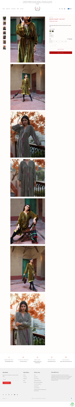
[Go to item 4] (4, 32)
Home (4, 8)
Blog (18, 8)
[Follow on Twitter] (6, 394)
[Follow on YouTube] (14, 394)
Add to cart (61, 49)
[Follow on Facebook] (3, 394)
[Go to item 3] (4, 28)
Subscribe (6, 382)
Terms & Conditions (37, 384)
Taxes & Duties (36, 387)
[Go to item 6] (4, 42)
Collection (13, 8)
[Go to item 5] (4, 37)
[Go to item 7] (4, 47)
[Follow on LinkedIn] (17, 394)
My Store (51, 17)
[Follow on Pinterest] (11, 394)
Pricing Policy (36, 385)
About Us (8, 8)
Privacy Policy (36, 378)
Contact (21, 8)
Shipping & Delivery (37, 380)
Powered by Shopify (42, 398)
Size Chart (36, 376)
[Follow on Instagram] (8, 394)
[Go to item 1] (4, 19)
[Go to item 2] (4, 23)
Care (35, 375)
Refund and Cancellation (38, 382)
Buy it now (60, 52)
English (4, 398)
